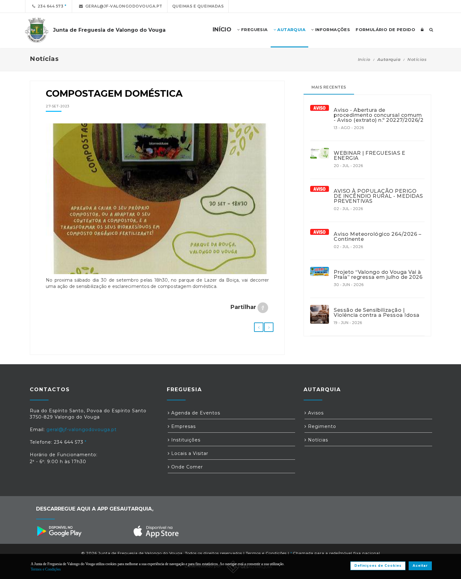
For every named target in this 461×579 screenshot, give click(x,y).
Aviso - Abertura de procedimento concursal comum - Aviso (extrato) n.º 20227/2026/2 (378, 115)
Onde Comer (186, 467)
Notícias (417, 59)
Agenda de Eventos (195, 413)
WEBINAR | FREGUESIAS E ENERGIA (369, 156)
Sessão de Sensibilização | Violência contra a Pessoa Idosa (377, 313)
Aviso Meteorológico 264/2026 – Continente (377, 237)
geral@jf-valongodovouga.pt (122, 6)
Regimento (321, 426)
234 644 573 (49, 6)
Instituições (185, 440)
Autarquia (290, 29)
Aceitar (420, 566)
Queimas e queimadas (198, 6)
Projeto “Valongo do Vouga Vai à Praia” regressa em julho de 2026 (378, 275)
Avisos (315, 413)
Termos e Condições (266, 553)
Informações (332, 29)
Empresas (183, 426)
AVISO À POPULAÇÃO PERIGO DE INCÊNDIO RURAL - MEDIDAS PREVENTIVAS (378, 196)
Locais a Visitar (189, 453)
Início (364, 59)
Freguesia (254, 29)
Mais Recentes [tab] (328, 87)
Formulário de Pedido (385, 29)
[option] (157, 201)
